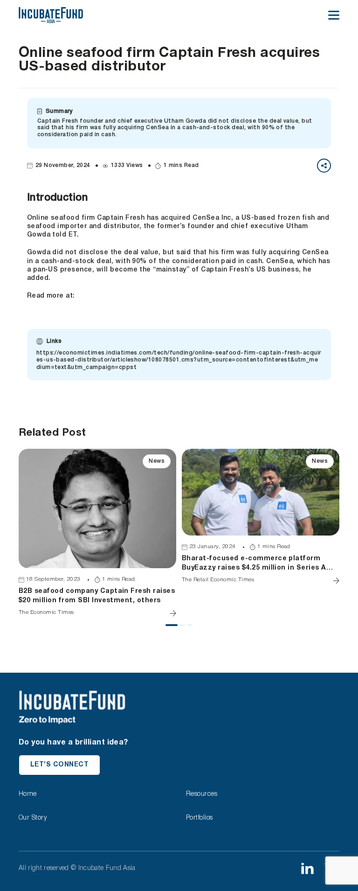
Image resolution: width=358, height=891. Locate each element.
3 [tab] (191, 628)
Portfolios (199, 818)
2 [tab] (184, 628)
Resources (201, 794)
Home (28, 794)
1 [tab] (170, 628)
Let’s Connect (59, 765)
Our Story (33, 818)
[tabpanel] (97, 533)
